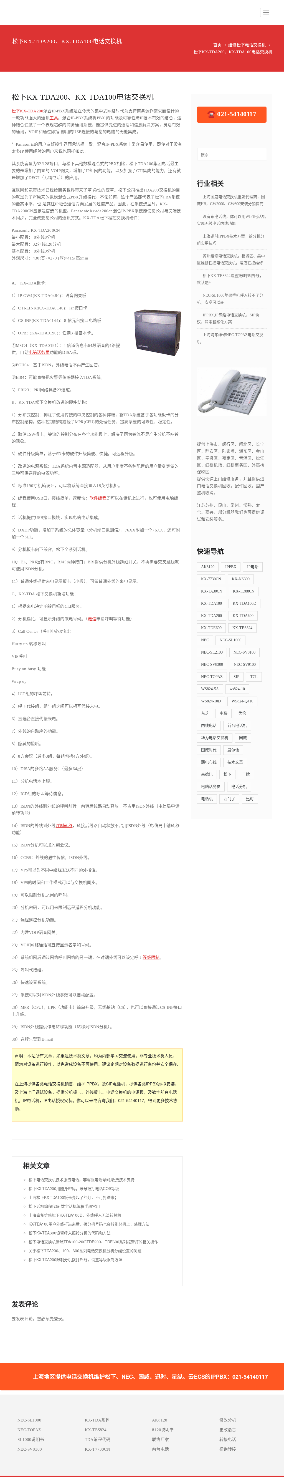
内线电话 (209, 726)
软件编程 (98, 498)
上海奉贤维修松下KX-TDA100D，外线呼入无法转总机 (75, 1215)
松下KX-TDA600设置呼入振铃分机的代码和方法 (70, 1233)
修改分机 (227, 1420)
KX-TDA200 (31, 111)
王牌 (246, 774)
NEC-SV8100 (244, 652)
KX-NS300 (241, 579)
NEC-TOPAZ (212, 677)
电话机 (207, 799)
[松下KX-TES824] (232, 391)
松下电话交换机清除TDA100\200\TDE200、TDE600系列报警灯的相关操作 (93, 1241)
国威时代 (209, 750)
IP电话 (252, 567)
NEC (205, 640)
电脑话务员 (39, 352)
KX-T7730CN (97, 1449)
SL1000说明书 (30, 1439)
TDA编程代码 (97, 1439)
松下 (16, 111)
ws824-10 (237, 689)
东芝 (205, 713)
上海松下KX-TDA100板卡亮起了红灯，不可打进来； (73, 1197)
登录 (58, 1319)
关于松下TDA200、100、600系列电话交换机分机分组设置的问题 (85, 1250)
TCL (254, 677)
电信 (92, 619)
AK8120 (207, 567)
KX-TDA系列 (97, 1420)
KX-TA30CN (211, 591)
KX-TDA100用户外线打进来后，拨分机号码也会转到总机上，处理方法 (89, 1224)
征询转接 (227, 1449)
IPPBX (230, 567)
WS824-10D (211, 701)
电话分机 (239, 787)
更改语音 (227, 1430)
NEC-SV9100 (245, 664)
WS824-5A (210, 689)
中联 (223, 713)
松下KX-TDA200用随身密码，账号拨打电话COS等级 (74, 1188)
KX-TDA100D (244, 603)
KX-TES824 (242, 628)
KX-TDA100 (211, 603)
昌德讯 (207, 774)
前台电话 (160, 1449)
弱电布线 (209, 762)
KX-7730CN (211, 579)
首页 (217, 45)
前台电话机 (237, 726)
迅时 (250, 799)
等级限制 (151, 957)
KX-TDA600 (243, 616)
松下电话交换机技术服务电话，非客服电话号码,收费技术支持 (82, 1179)
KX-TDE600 (211, 628)
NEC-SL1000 (230, 640)
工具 (54, 118)
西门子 (229, 799)
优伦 (242, 713)
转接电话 (227, 1439)
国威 (243, 738)
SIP (236, 677)
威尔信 (233, 750)
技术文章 (235, 762)
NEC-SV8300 (212, 664)
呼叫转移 (64, 825)
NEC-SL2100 (212, 652)
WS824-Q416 (242, 701)
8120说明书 (163, 1430)
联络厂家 (160, 1439)
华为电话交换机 (214, 738)
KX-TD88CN (243, 591)
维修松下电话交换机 (247, 45)
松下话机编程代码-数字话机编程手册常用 (64, 1206)
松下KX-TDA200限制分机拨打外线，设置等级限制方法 (75, 1259)
